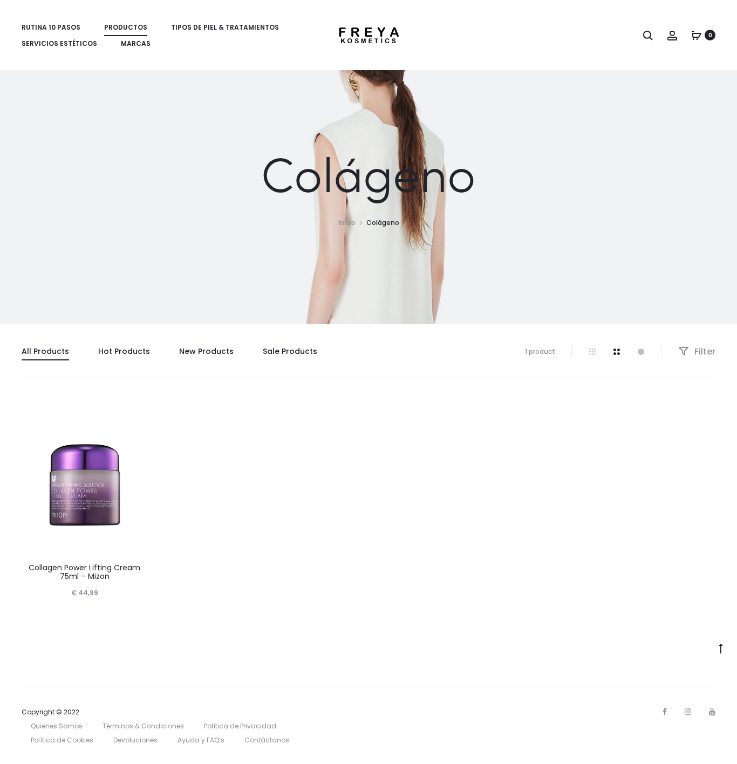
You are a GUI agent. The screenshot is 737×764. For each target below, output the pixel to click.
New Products (206, 351)
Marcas (136, 43)
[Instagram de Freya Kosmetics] (688, 711)
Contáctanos (266, 740)
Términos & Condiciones (143, 726)
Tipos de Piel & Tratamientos (225, 27)
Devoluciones (135, 740)
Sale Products (290, 351)
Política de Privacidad (240, 726)
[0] (696, 35)
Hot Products (124, 351)
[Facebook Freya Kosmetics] (665, 711)
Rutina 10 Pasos (51, 27)
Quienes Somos (57, 726)
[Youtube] (712, 711)
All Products (45, 351)
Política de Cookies (62, 740)
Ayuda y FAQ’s (201, 740)
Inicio (347, 222)
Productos (125, 27)
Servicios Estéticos (59, 43)
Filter (703, 351)
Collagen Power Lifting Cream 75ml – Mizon (84, 572)
